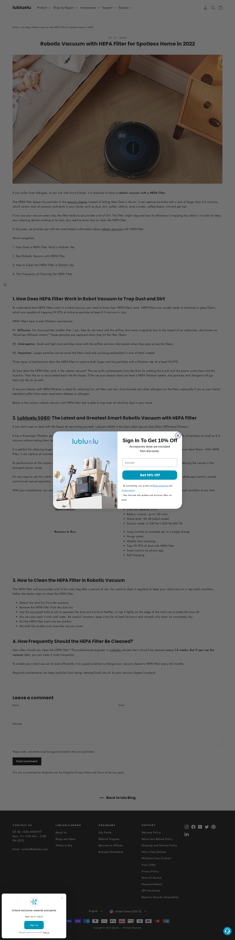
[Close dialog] (178, 435)
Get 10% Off (150, 475)
